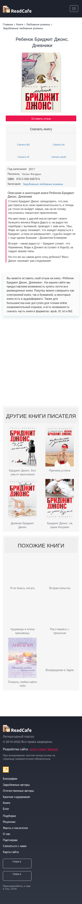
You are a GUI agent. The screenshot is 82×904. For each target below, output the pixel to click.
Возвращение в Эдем (60, 670)
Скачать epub (58, 156)
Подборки (9, 816)
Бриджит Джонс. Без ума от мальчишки (22, 472)
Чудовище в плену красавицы (22, 631)
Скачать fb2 (23, 144)
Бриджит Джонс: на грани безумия (59, 525)
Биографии (10, 778)
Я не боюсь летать (22, 588)
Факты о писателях (15, 828)
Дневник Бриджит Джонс (22, 525)
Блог (6, 809)
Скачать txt (58, 144)
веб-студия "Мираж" (44, 749)
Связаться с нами (14, 846)
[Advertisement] (41, 361)
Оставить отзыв (41, 118)
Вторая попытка (59, 588)
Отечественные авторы (18, 790)
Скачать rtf (23, 156)
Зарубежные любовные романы (43, 184)
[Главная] (17, 8)
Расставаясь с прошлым (59, 631)
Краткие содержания (16, 797)
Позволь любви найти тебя (22, 684)
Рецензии (9, 822)
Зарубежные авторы (16, 785)
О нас (6, 834)
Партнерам (10, 840)
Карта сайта (11, 852)
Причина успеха (59, 470)
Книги (6, 803)
